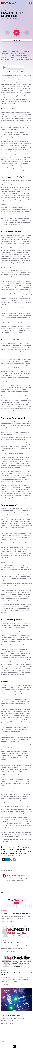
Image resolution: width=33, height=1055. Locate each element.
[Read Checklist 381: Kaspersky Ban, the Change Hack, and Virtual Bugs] (16, 961)
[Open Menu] (30, 3)
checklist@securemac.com (10, 855)
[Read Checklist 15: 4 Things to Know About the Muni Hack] (16, 902)
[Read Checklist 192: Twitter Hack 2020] (16, 931)
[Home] (14, 1046)
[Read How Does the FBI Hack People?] (16, 999)
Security (4, 910)
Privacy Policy (19, 1051)
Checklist (4, 10)
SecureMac (10, 875)
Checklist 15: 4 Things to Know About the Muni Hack (16, 913)
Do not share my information (7, 1051)
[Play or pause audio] (16, 33)
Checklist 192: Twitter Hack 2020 (10, 943)
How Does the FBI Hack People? (10, 1015)
